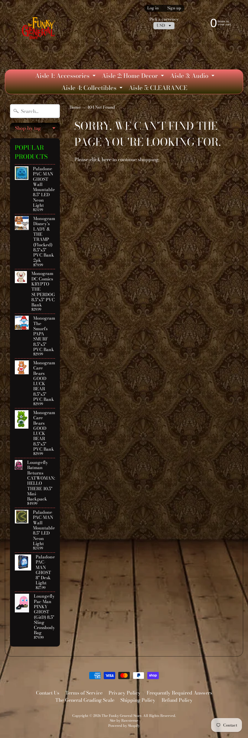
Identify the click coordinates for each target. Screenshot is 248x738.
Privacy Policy (125, 692)
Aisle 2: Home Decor (133, 76)
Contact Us (47, 692)
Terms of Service (84, 692)
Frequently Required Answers (179, 692)
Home (75, 107)
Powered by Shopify (124, 725)
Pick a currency (163, 19)
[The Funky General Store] (39, 29)
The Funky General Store (122, 715)
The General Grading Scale (84, 700)
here (106, 159)
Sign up (174, 8)
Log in (153, 8)
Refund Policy (177, 700)
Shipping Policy (137, 700)
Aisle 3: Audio (193, 76)
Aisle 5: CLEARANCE (158, 87)
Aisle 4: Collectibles (92, 88)
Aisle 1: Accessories (66, 76)
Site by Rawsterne (124, 720)
